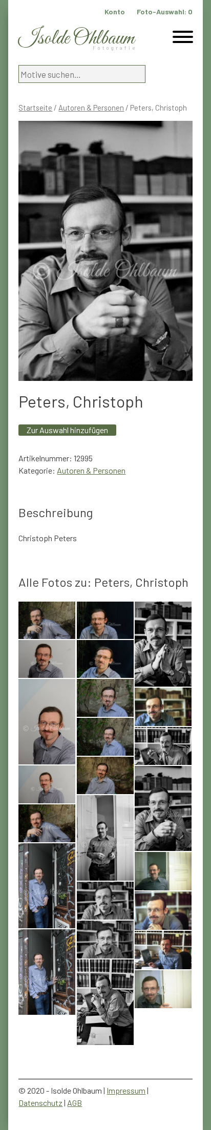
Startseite (35, 107)
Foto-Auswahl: (165, 11)
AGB (74, 1102)
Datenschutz (40, 1102)
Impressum (126, 1090)
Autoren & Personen (91, 107)
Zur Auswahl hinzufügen (67, 430)
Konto (114, 11)
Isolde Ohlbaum (76, 38)
